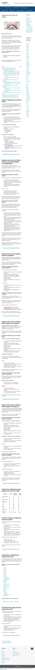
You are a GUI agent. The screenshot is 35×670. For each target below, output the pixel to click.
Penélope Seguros (7, 578)
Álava (27, 44)
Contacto (3, 655)
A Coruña (27, 43)
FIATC (5, 587)
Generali (5, 569)
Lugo (27, 85)
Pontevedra (28, 95)
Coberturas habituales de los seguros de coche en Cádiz (11, 93)
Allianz (5, 568)
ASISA (5, 590)
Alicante (27, 47)
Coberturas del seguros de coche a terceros (12, 71)
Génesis (5, 576)
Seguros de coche (8, 7)
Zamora (27, 114)
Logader (5, 3)
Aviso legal (3, 656)
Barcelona (28, 56)
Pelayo (5, 573)
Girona (27, 69)
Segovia (27, 101)
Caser (5, 575)
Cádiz (27, 60)
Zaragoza (27, 116)
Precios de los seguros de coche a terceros (12, 72)
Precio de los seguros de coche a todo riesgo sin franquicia (12, 91)
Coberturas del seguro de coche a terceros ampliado (12, 76)
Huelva (27, 75)
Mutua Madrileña (7, 584)
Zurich (5, 572)
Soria (27, 104)
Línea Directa (6, 577)
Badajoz (27, 53)
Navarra (27, 91)
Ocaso (5, 574)
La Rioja (27, 79)
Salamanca (28, 97)
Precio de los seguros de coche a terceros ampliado (12, 78)
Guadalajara (28, 72)
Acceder (14, 650)
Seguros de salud (5, 10)
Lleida (27, 84)
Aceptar (5, 669)
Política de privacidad (5, 659)
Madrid (27, 87)
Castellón (27, 63)
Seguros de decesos (20, 10)
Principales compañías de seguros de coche (10, 96)
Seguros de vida (12, 10)
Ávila (27, 51)
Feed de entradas (16, 652)
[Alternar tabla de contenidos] (20, 66)
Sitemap (3, 662)
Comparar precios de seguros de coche (11, 154)
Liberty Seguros (6, 586)
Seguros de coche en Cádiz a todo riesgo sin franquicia (10, 86)
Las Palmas (28, 81)
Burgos (27, 57)
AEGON (5, 585)
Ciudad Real (28, 65)
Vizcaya (27, 113)
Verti (5, 583)
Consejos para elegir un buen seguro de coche (11, 97)
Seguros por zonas (29, 29)
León (27, 82)
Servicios (3, 653)
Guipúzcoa (28, 73)
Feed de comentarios (16, 653)
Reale (5, 589)
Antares (5, 591)
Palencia (27, 94)
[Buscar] (32, 649)
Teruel (27, 107)
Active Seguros (6, 594)
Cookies (3, 661)
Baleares (27, 54)
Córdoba (27, 66)
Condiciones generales (6, 658)
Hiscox (5, 596)
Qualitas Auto (6, 579)
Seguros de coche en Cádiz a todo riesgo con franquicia (11, 80)
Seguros (27, 17)
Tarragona (28, 105)
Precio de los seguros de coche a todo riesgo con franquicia (12, 84)
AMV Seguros (6, 595)
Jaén (27, 78)
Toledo (27, 108)
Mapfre (5, 567)
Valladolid (28, 111)
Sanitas (5, 580)
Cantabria (28, 62)
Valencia (27, 110)
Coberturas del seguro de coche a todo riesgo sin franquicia (12, 88)
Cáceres (27, 59)
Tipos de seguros (29, 26)
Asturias (27, 50)
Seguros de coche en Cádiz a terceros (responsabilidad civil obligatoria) (9, 70)
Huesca (27, 76)
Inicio (2, 7)
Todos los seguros (28, 10)
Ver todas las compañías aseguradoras (11, 601)
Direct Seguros (6, 588)
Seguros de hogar (24, 7)
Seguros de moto (16, 7)
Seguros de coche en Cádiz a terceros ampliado (11, 73)
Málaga (27, 88)
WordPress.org (15, 655)
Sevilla (27, 102)
